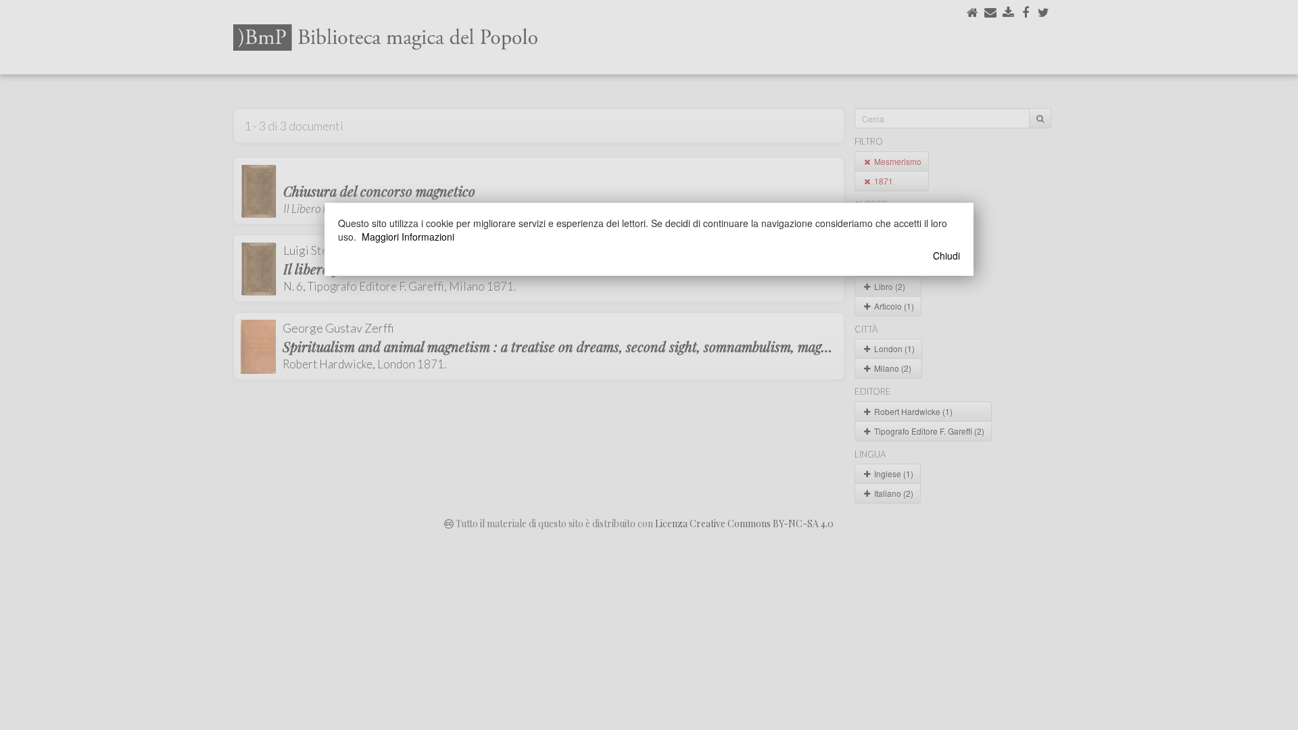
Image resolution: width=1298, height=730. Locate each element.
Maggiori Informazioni (408, 236)
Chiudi (946, 255)
